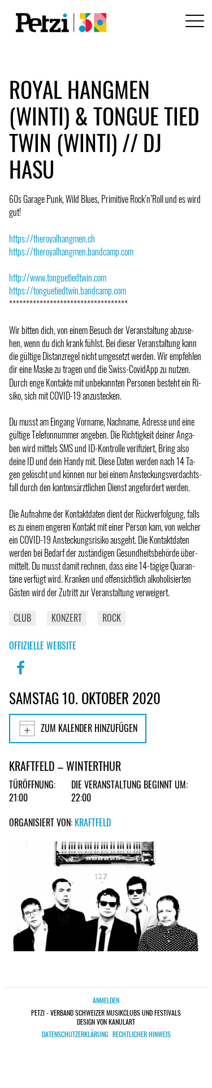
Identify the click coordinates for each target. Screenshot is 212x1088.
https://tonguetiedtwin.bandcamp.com (67, 290)
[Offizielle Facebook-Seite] (20, 675)
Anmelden (106, 1000)
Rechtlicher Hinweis (142, 1034)
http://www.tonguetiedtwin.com (57, 277)
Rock (111, 618)
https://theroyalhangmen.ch (52, 238)
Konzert (66, 618)
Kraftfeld (93, 822)
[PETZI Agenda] (59, 22)
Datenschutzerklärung (75, 1034)
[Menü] (193, 22)
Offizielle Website (42, 645)
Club (22, 618)
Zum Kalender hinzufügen (89, 728)
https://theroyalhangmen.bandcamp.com (71, 251)
